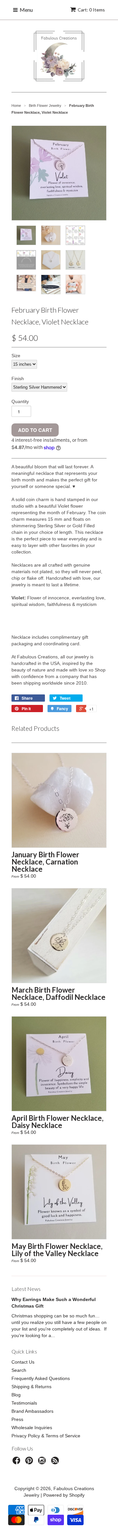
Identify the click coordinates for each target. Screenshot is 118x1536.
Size (15, 355)
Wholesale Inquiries (31, 1427)
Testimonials (24, 1403)
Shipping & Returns (31, 1386)
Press (17, 1419)
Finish (17, 378)
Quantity (20, 401)
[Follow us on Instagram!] (43, 1462)
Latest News (26, 1289)
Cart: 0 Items (91, 9)
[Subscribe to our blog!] (56, 1462)
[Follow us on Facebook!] (17, 1462)
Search (18, 1370)
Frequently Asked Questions (40, 1378)
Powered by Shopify (64, 1495)
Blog (16, 1394)
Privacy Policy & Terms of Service (45, 1435)
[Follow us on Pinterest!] (30, 1462)
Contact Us (22, 1362)
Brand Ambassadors (32, 1411)
